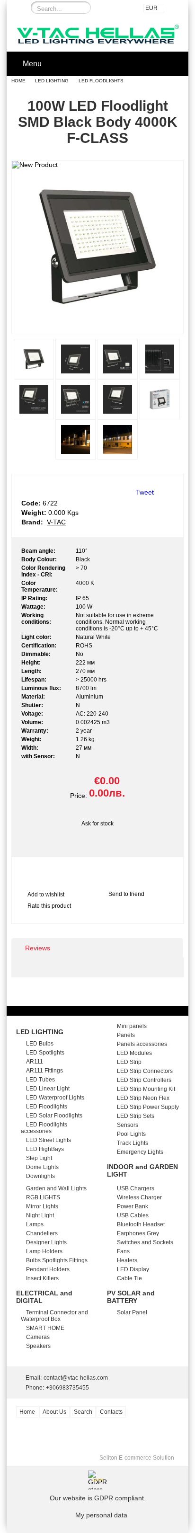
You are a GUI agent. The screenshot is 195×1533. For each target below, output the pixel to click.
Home (18, 80)
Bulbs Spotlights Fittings (57, 1260)
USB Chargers (135, 1188)
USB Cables (133, 1215)
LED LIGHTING (52, 80)
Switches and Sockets (145, 1242)
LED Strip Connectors (145, 1071)
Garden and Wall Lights (56, 1188)
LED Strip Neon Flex (143, 1098)
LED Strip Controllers (144, 1080)
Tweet (145, 492)
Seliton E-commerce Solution (136, 1457)
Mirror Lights (42, 1206)
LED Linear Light (48, 1088)
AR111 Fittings (44, 1070)
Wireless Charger (139, 1197)
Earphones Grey (138, 1233)
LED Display (133, 1269)
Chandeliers (42, 1233)
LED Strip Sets (135, 1116)
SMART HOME (45, 1328)
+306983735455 (67, 1387)
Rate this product (49, 906)
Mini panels (132, 1026)
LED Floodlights (101, 80)
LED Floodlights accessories (44, 1127)
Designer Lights (46, 1242)
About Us (54, 1412)
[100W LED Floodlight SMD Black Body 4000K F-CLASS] (97, 325)
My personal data (101, 1515)
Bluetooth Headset (141, 1224)
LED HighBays (45, 1149)
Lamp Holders (44, 1251)
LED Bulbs (39, 1043)
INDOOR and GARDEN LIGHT (142, 1170)
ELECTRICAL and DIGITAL (44, 1296)
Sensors (127, 1125)
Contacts (111, 1412)
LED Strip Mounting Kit (146, 1089)
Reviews (37, 948)
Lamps (35, 1224)
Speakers (38, 1346)
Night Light (40, 1215)
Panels (126, 1035)
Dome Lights (42, 1167)
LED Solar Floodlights (54, 1115)
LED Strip (129, 1062)
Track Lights (132, 1143)
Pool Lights (131, 1134)
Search (83, 1412)
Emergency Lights (140, 1152)
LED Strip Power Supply (148, 1107)
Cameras (38, 1337)
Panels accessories (142, 1044)
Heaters (127, 1260)
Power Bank (132, 1206)
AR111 (34, 1061)
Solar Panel (132, 1312)
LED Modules (134, 1053)
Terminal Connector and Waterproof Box (54, 1315)
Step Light (39, 1158)
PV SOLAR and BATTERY (131, 1296)
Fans (123, 1251)
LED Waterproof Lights (55, 1097)
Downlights (40, 1176)
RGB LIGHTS (43, 1197)
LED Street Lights (48, 1140)
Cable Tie (129, 1278)
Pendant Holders (48, 1269)
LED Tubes (40, 1079)
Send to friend (126, 894)
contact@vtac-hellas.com (76, 1377)
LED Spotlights (45, 1052)
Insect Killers (42, 1278)
